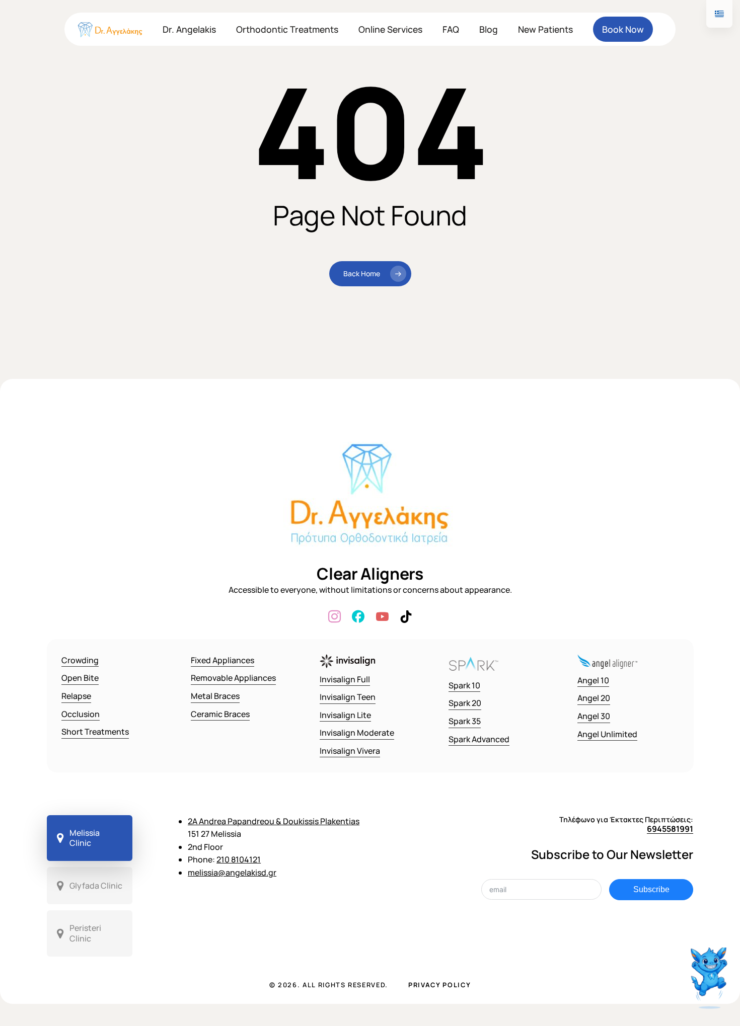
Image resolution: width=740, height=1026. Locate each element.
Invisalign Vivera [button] (350, 750)
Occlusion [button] (80, 714)
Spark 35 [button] (465, 721)
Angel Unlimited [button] (607, 734)
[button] (90, 838)
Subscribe (651, 889)
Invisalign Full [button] (345, 679)
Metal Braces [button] (215, 695)
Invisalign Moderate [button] (357, 732)
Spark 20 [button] (465, 702)
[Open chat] (710, 979)
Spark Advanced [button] (479, 739)
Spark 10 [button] (464, 685)
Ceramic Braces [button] (220, 714)
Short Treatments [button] (95, 731)
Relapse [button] (76, 695)
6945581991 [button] (670, 828)
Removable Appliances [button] (233, 677)
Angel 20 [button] (593, 697)
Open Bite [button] (80, 677)
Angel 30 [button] (593, 716)
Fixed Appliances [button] (222, 660)
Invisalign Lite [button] (345, 715)
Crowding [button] (80, 660)
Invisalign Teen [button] (348, 696)
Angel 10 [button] (593, 680)
